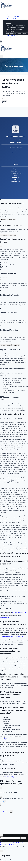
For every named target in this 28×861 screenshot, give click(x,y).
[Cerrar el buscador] (1, 835)
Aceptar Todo (13, 235)
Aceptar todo (4, 219)
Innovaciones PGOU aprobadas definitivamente (15, 25)
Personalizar (13, 219)
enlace (2, 748)
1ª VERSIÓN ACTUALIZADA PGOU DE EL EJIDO (16, 21)
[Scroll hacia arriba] (1, 802)
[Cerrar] (1, 246)
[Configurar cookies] (1, 797)
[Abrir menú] (1, 56)
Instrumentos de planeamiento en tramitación (15, 29)
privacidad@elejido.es (19, 612)
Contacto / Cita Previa (13, 16)
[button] (4, 843)
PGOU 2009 (8, 23)
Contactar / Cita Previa (15, 147)
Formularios (10, 38)
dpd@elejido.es (4, 617)
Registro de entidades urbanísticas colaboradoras (16, 33)
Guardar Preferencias (6, 345)
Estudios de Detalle (10, 31)
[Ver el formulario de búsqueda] (1, 41)
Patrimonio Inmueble (12, 35)
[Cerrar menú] (0, 804)
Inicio (8, 14)
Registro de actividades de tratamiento (11, 636)
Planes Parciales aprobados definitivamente (15, 27)
